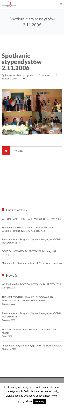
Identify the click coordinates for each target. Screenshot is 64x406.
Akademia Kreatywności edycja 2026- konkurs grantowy (32, 263)
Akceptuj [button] (39, 401)
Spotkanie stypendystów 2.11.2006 (22, 62)
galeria (30, 75)
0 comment (44, 75)
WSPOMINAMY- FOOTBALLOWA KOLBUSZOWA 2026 (31, 219)
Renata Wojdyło (13, 75)
